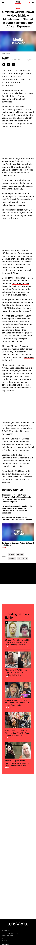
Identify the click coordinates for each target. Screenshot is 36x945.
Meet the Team (8, 935)
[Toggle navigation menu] (3, 2)
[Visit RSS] (26, 924)
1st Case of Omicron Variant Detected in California (18, 544)
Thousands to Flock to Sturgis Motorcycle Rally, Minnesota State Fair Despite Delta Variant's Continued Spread (16, 498)
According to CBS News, (15, 285)
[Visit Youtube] (22, 924)
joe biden (12, 558)
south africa (22, 558)
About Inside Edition (10, 933)
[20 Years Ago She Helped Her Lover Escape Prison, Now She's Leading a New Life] (18, 634)
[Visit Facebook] (10, 924)
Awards (5, 938)
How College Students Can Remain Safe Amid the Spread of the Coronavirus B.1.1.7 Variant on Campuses (17, 509)
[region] (18, 532)
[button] (18, 532)
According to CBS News (13, 315)
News (18, 8)
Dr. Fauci (20, 554)
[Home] (18, 2)
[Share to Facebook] (4, 65)
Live (32, 2)
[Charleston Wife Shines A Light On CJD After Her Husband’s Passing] (18, 665)
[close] (34, 565)
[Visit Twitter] (14, 924)
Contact (5, 940)
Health (7, 677)
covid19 (11, 554)
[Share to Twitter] (8, 65)
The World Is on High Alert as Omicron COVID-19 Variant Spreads (17, 518)
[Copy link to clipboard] (13, 65)
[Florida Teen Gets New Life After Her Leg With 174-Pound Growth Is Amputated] (18, 725)
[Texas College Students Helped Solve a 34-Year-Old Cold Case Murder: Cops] (18, 755)
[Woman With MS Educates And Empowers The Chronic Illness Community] (18, 695)
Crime (7, 646)
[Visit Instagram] (18, 924)
